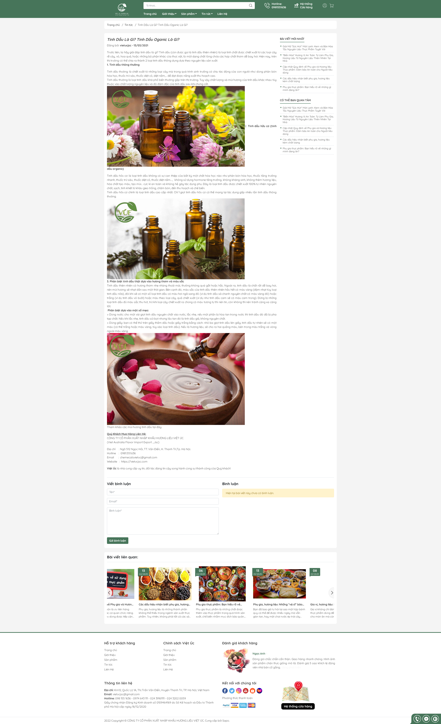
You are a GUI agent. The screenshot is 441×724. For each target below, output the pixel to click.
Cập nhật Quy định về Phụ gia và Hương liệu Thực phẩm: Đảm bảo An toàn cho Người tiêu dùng (307, 69)
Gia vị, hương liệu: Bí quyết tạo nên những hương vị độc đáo (302, 604)
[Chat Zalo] (435, 719)
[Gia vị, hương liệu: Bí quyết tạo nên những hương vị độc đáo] (306, 583)
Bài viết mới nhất (292, 39)
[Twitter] (232, 690)
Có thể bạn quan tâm (295, 100)
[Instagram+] (239, 690)
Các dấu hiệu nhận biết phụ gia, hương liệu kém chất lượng (306, 80)
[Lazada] (259, 690)
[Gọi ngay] (417, 719)
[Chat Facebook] (426, 719)
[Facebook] (225, 690)
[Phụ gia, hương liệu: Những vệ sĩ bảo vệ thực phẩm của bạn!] (249, 583)
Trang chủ (150, 14)
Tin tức (206, 14)
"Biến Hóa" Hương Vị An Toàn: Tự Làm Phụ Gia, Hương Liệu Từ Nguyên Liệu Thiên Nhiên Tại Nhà (308, 58)
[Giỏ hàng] (332, 5)
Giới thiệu (168, 14)
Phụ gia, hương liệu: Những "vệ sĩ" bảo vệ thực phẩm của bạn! (247, 604)
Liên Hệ (222, 14)
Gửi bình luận (117, 540)
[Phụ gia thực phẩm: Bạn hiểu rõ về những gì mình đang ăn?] (192, 583)
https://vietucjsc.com (134, 461)
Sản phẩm (188, 14)
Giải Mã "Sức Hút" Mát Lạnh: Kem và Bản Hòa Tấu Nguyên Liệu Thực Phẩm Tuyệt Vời (308, 48)
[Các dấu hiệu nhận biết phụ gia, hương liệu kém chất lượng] (134, 583)
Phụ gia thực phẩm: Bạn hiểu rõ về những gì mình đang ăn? (307, 89)
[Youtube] (245, 690)
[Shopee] (252, 690)
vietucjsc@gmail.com (126, 694)
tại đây (157, 427)
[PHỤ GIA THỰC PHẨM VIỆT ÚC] (122, 9)
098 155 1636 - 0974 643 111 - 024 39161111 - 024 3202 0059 (150, 698)
